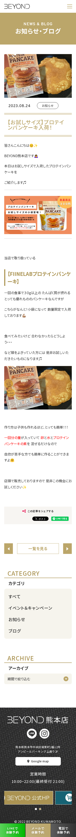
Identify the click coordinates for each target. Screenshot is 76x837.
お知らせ (48, 105)
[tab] (36, 809)
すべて (14, 596)
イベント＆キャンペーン (30, 608)
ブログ (14, 631)
